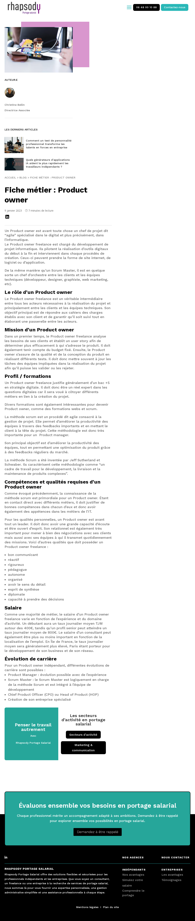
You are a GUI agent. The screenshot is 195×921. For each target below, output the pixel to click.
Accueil (10, 177)
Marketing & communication (83, 747)
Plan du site (111, 907)
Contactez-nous (174, 7)
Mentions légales (87, 907)
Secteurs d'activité (83, 734)
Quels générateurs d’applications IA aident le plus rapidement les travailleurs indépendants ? (48, 163)
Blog (23, 177)
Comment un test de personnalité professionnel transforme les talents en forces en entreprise (48, 144)
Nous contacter (175, 857)
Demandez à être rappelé (97, 832)
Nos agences (133, 857)
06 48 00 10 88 (146, 7)
